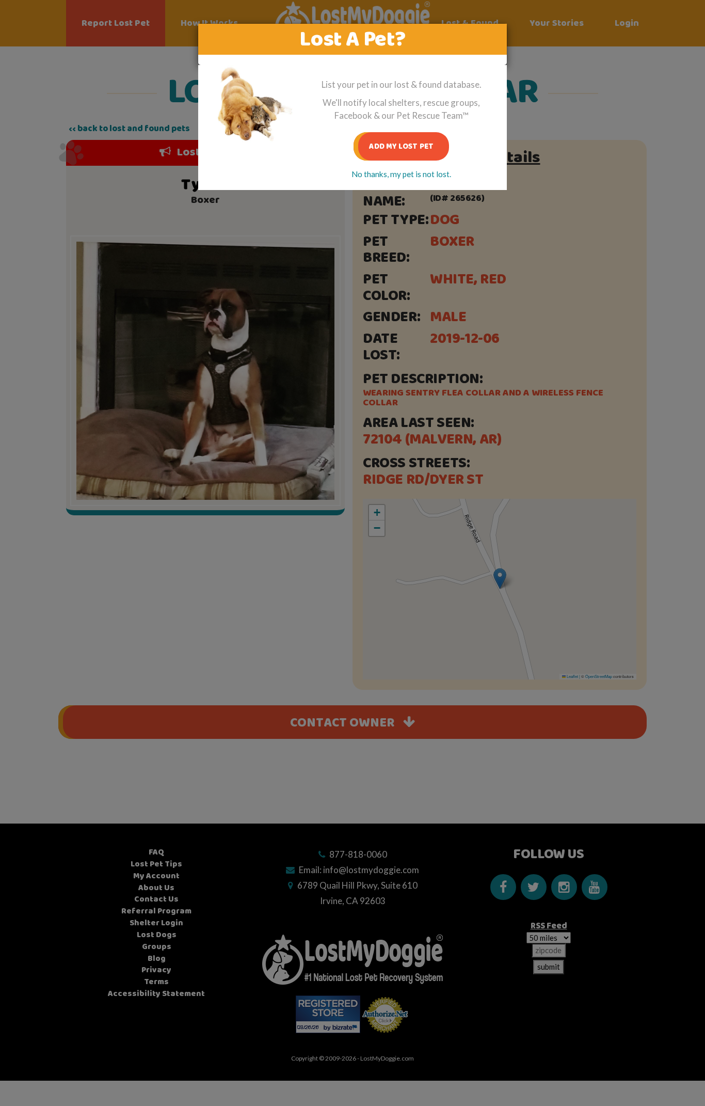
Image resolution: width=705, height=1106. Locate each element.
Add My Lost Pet (401, 146)
